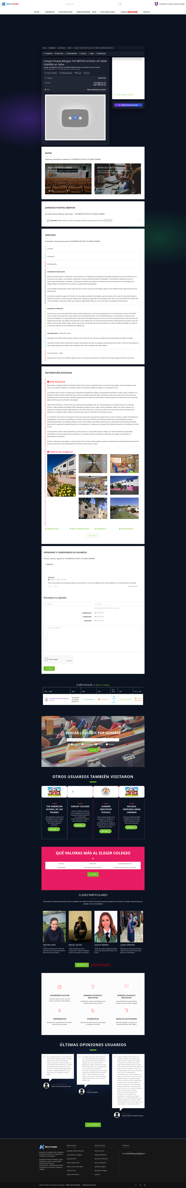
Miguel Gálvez (75, 945)
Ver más (53, 829)
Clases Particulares (65, 12)
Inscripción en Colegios (74, 1155)
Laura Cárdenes (127, 945)
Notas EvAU (59, 53)
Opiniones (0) (101, 53)
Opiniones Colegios (100, 1170)
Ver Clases (83, 965)
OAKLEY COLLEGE (80, 806)
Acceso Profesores (100, 1163)
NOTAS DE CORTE (105, 167)
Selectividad (104, 699)
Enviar (50, 668)
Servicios (83, 53)
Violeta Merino (101, 945)
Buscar (37, 12)
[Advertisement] (93, 28)
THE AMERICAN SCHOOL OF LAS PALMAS (54, 809)
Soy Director (92, 536)
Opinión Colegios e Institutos (126, 996)
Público (75, 744)
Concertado (88, 744)
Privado (100, 744)
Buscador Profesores (101, 1159)
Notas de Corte (114, 700)
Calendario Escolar (66, 73)
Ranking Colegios (100, 1167)
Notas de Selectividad (126, 1019)
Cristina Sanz (49, 945)
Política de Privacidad (73, 1185)
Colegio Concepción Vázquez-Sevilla (61, 1086)
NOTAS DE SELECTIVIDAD (60, 167)
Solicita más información (129, 105)
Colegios (128, 12)
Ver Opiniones (94, 1125)
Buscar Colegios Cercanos (125, 95)
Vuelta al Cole (126, 699)
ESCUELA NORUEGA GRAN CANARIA (131, 809)
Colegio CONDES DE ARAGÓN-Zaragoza (132, 1116)
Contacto (146, 12)
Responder (133, 586)
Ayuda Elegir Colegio (107, 12)
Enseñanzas (48, 53)
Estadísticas (93, 1019)
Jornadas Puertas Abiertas (75, 1151)
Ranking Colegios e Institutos (93, 996)
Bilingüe (111, 744)
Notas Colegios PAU (73, 1163)
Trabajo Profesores (83, 12)
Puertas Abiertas (72, 53)
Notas (94, 12)
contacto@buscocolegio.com (135, 1153)
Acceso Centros (99, 1151)
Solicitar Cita (107, 220)
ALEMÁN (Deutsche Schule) (106, 809)
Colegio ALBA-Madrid (92, 1092)
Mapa (92, 53)
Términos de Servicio (89, 1185)
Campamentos (50, 12)
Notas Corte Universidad (75, 1167)
